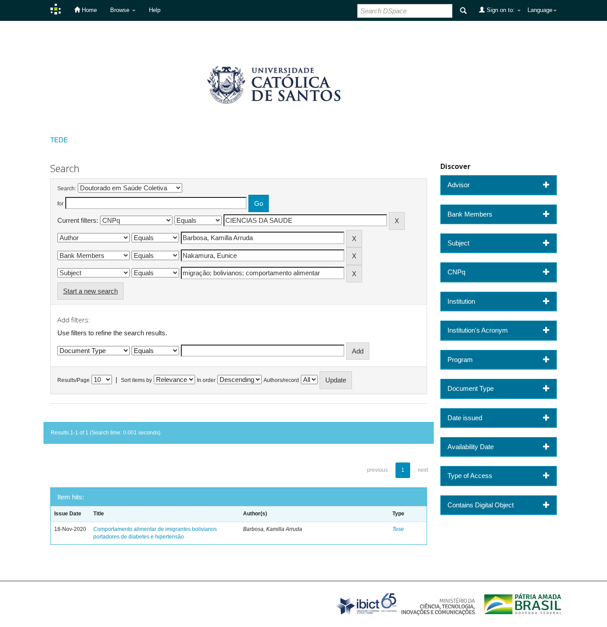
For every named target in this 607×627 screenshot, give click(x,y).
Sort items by (136, 380)
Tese (398, 529)
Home (88, 10)
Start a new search (90, 291)
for (60, 204)
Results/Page (73, 380)
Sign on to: (500, 10)
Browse (120, 10)
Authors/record (281, 380)
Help (154, 10)
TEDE (59, 140)
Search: (66, 188)
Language (539, 10)
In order (206, 380)
